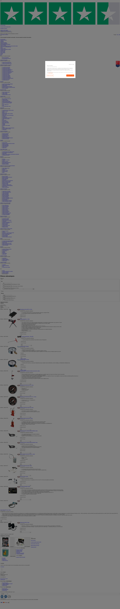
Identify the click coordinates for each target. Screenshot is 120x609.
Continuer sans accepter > (72, 64)
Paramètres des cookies (50, 75)
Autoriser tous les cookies (70, 75)
